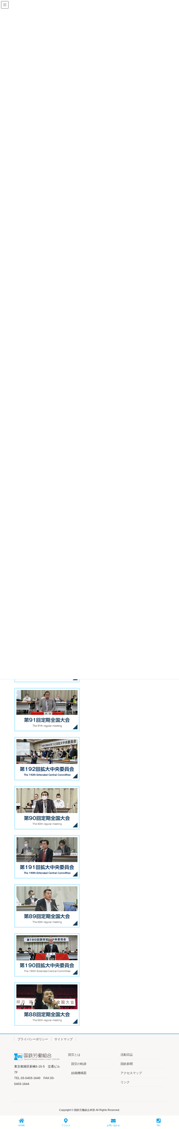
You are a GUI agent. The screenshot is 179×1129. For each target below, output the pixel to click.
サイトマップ (63, 1039)
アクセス (66, 1125)
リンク (125, 1082)
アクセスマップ (131, 1073)
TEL (159, 1125)
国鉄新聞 (126, 1064)
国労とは (74, 1054)
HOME (21, 1125)
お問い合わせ (113, 1125)
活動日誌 (126, 1054)
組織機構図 (78, 1073)
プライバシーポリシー (32, 1039)
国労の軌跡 (78, 1064)
